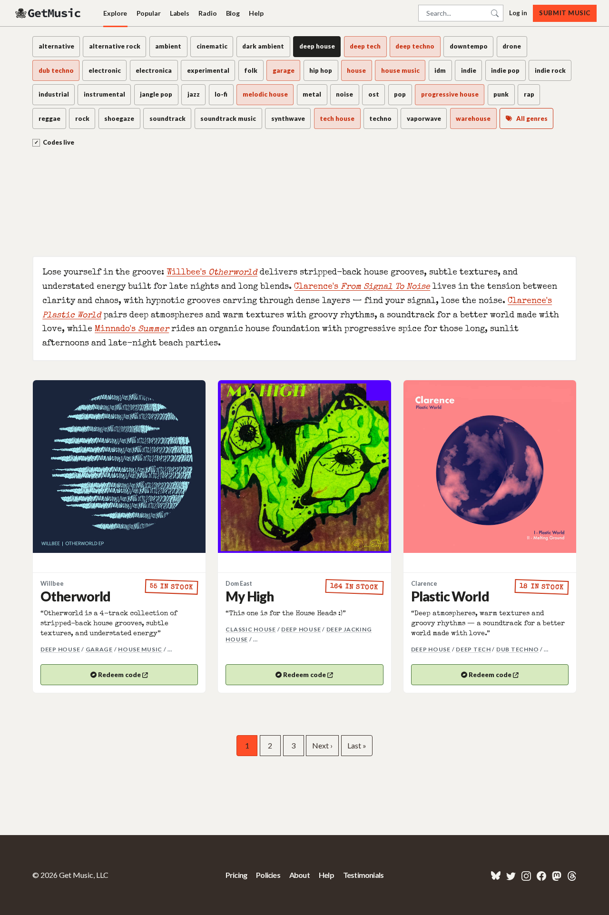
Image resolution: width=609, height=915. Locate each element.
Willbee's (212, 273)
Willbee (52, 583)
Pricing (236, 874)
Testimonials (363, 874)
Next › (322, 745)
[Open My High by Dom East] (304, 466)
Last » (356, 745)
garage (99, 649)
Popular (149, 13)
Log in (518, 13)
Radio (207, 13)
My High (250, 596)
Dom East (239, 583)
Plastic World (450, 596)
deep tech (473, 649)
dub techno (517, 649)
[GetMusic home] (49, 13)
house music (140, 649)
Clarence (424, 583)
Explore (115, 13)
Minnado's (132, 329)
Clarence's (362, 287)
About (299, 874)
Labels (179, 13)
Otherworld (75, 596)
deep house (60, 649)
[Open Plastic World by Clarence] (489, 466)
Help (256, 13)
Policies (268, 874)
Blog (233, 13)
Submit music (564, 13)
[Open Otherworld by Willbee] (119, 466)
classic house (251, 629)
